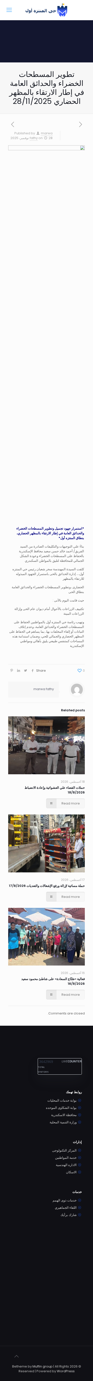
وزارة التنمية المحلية (63, 1122)
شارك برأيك (69, 1214)
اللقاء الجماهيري (66, 1207)
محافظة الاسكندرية (64, 1115)
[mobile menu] (9, 10)
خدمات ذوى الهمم (65, 1200)
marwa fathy (43, 689)
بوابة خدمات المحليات (62, 1100)
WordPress (66, 1371)
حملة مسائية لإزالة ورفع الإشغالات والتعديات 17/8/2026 (47, 885)
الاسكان (71, 1172)
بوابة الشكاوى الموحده (61, 1107)
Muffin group (42, 1366)
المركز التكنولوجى (64, 1150)
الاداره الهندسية (66, 1165)
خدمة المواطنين (66, 1157)
